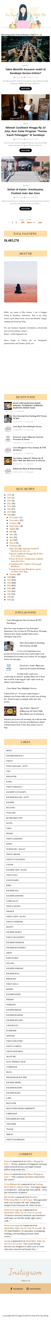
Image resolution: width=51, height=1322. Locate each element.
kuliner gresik (13, 1082)
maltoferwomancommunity (20, 1108)
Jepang (9, 833)
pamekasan (11, 1114)
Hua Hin (10, 963)
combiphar (11, 1067)
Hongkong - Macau (15, 849)
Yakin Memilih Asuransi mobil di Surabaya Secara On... (23, 549)
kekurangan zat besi (16, 1077)
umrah (9, 1134)
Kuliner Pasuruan (15, 942)
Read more (25, 88)
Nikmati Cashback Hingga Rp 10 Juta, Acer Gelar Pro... (26, 554)
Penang (10, 999)
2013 (9, 591)
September (15, 526)
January (13, 574)
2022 (9, 506)
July (11, 531)
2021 (9, 509)
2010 (9, 599)
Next (29, 222)
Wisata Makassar (14, 1051)
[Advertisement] (23, 369)
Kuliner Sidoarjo (14, 1020)
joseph (7, 1241)
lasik (8, 1098)
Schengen (11, 1031)
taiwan (9, 865)
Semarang (11, 979)
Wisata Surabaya (14, 787)
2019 (9, 514)
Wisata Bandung (14, 839)
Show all (38, 34)
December (14, 517)
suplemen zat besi (15, 1119)
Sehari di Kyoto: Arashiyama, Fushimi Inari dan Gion (25, 191)
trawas (9, 1129)
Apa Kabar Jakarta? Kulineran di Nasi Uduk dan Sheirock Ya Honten (29, 459)
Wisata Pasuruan (14, 922)
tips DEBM (11, 1124)
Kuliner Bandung (15, 896)
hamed (7, 1161)
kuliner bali (12, 891)
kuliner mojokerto (16, 948)
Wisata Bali (11, 875)
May (11, 537)
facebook (18, 1289)
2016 (9, 583)
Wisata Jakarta (13, 906)
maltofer (11, 1103)
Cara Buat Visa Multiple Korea (27, 426)
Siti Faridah (9, 1197)
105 (22, 222)
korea (9, 782)
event (9, 844)
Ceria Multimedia (12, 1184)
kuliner (10, 802)
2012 (9, 594)
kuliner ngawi (13, 1093)
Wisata (9, 761)
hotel (9, 823)
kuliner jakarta (14, 932)
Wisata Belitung (14, 1041)
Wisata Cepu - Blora (16, 916)
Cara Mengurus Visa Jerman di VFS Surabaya (29, 448)
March (12, 543)
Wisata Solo (12, 984)
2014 (9, 588)
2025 (9, 498)
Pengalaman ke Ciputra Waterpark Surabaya (25, 565)
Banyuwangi (12, 958)
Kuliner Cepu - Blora (16, 870)
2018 (9, 577)
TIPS (8, 771)
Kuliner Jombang (14, 968)
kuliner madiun (14, 1088)
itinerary (11, 1005)
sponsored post (14, 818)
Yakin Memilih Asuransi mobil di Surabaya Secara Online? (25, 71)
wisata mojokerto (15, 937)
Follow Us (25, 1280)
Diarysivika (19, 77)
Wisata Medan (13, 854)
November (14, 520)
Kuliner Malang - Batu (17, 797)
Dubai (9, 828)
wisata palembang (15, 1140)
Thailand (11, 813)
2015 (9, 585)
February (13, 545)
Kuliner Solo (13, 974)
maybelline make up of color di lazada (22, 1212)
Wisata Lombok (13, 1046)
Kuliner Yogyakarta (16, 792)
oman (9, 953)
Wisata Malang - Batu (16, 766)
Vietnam (10, 1036)
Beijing (9, 989)
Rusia (8, 885)
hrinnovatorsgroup (13, 1210)
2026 (9, 495)
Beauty (9, 927)
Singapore (11, 776)
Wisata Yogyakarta (15, 859)
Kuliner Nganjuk (14, 1015)
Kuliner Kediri (13, 994)
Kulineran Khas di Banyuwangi (27, 468)
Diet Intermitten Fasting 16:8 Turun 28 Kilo (30, 417)
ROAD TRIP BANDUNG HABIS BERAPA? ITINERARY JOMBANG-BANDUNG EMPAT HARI (28, 405)
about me (11, 1057)
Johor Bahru (12, 880)
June (11, 534)
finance (10, 911)
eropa (9, 1072)
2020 (9, 512)
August (12, 529)
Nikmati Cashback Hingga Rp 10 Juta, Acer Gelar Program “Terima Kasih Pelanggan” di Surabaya (25, 131)
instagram (35, 1289)
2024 (9, 500)
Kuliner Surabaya (15, 756)
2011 (9, 597)
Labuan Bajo (12, 1025)
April (11, 540)
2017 (9, 580)
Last (40, 222)
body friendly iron (16, 1062)
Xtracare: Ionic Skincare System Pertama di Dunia (28, 438)
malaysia (10, 808)
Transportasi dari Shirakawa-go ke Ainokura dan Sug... (25, 570)
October (13, 523)
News (9, 751)
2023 (9, 503)
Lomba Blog (12, 901)
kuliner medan (13, 1010)
